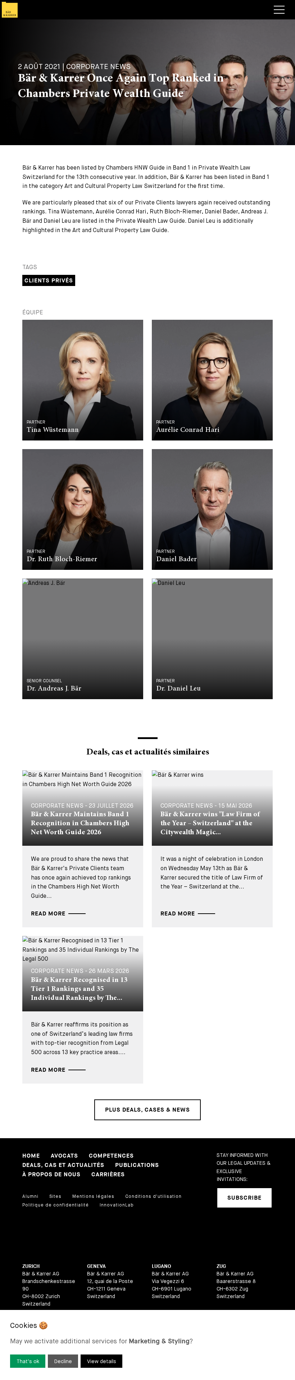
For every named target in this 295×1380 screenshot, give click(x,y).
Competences (111, 1156)
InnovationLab (117, 1205)
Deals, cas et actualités (63, 1165)
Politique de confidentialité (55, 1205)
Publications (137, 1165)
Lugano (161, 1266)
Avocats (64, 1156)
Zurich (31, 1266)
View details (101, 1361)
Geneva (96, 1266)
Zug (221, 1266)
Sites (55, 1196)
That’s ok (28, 1361)
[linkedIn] (222, 1227)
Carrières (108, 1174)
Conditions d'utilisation (153, 1196)
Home (31, 1156)
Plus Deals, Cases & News (147, 1110)
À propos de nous (51, 1174)
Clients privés (48, 280)
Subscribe (244, 1198)
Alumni (30, 1196)
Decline (63, 1361)
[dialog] (147, 1345)
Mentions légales (93, 1196)
